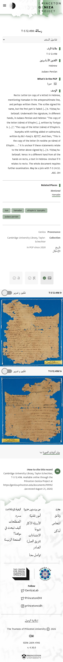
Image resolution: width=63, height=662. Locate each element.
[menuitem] (57, 516)
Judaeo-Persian (11, 216)
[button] (50, 8)
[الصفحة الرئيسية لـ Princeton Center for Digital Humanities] (20, 573)
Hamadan (18, 210)
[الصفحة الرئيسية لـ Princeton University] (31, 656)
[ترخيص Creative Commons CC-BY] (31, 636)
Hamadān (56, 195)
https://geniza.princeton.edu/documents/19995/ (28, 485)
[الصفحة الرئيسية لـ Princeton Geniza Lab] (42, 574)
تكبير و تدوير (19, 292)
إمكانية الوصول (31, 620)
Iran (6, 210)
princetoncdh (33, 606)
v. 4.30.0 (31, 647)
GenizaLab (31, 590)
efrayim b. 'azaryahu (36, 210)
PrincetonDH (33, 598)
